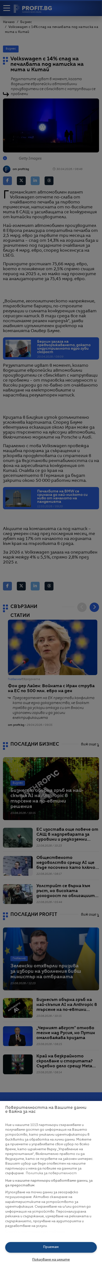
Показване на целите (51, 1259)
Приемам (51, 1247)
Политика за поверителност (51, 1173)
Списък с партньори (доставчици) (35, 1231)
